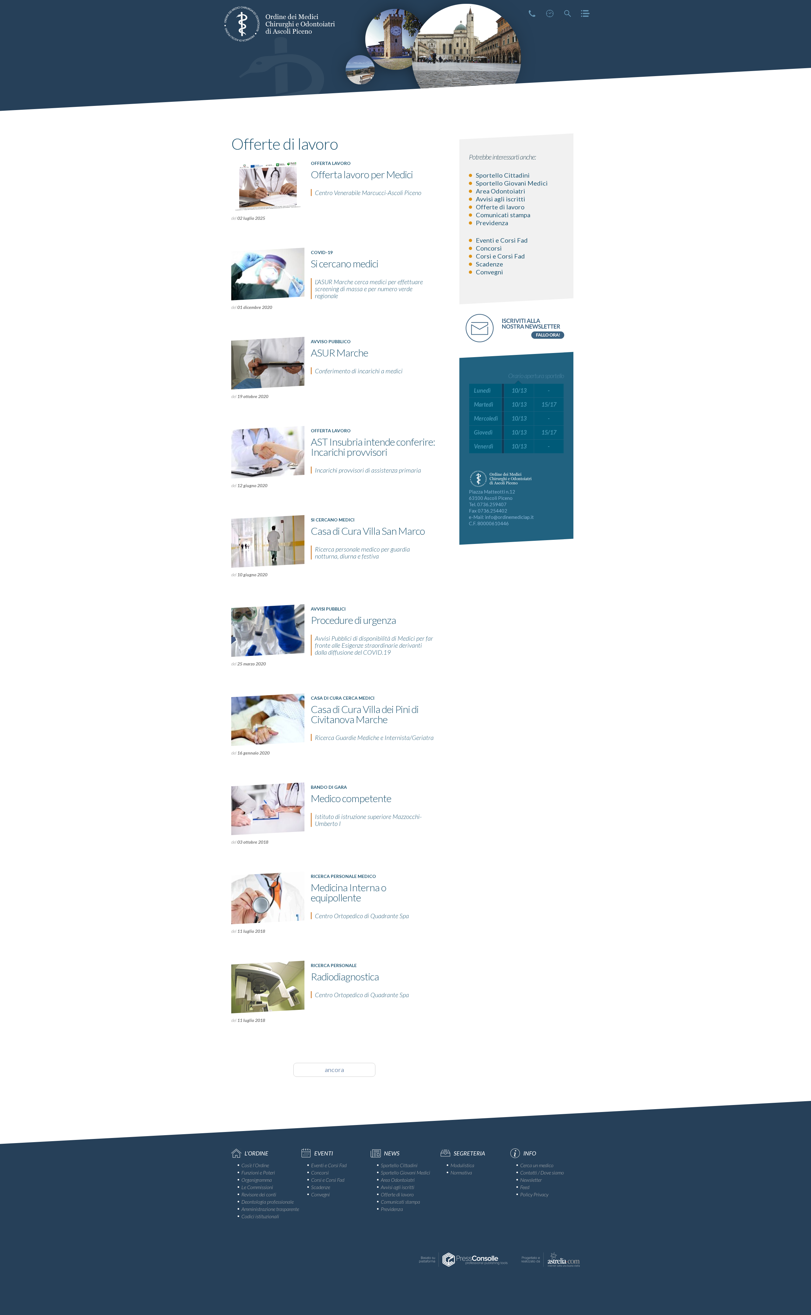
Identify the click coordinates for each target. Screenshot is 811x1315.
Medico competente (351, 798)
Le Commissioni (257, 1187)
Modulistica (462, 1165)
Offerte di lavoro (500, 207)
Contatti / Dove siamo (542, 1172)
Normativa (461, 1172)
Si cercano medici (344, 263)
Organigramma (256, 1180)
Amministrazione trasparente (270, 1209)
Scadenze (489, 264)
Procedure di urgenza (353, 620)
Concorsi (489, 248)
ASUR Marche (339, 352)
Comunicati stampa (503, 215)
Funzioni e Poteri (258, 1172)
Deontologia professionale (267, 1202)
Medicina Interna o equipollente (348, 892)
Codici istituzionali (260, 1216)
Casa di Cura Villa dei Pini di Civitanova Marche (364, 714)
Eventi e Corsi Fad (502, 240)
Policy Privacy (534, 1194)
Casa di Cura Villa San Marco (368, 531)
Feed (524, 1187)
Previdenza (492, 222)
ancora (334, 1069)
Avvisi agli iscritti (500, 199)
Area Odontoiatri (500, 191)
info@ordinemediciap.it (509, 517)
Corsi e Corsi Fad (500, 256)
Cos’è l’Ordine (255, 1165)
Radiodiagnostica (345, 976)
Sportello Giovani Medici (512, 183)
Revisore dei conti (258, 1194)
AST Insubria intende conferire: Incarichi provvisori (373, 446)
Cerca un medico (536, 1165)
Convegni (489, 272)
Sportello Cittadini (503, 175)
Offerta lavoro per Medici (362, 174)
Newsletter (531, 1180)
